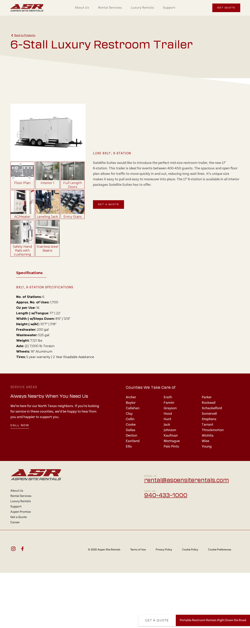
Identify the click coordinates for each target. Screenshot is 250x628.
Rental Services (110, 8)
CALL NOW (19, 425)
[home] (27, 8)
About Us (82, 8)
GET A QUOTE (108, 204)
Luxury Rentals (142, 8)
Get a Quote (157, 620)
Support (169, 8)
